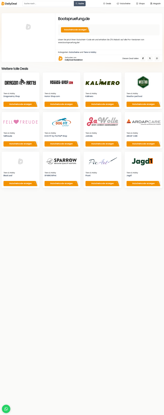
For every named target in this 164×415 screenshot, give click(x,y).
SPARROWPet (50, 175)
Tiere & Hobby (90, 52)
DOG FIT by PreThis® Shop (56, 136)
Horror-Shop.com (52, 96)
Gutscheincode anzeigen (75, 29)
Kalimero (89, 96)
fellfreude (7, 136)
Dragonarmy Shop (11, 96)
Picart (88, 175)
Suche (81, 3)
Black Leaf (7, 175)
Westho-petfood (134, 96)
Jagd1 (129, 175)
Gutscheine (74, 52)
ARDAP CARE (132, 136)
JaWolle (89, 136)
